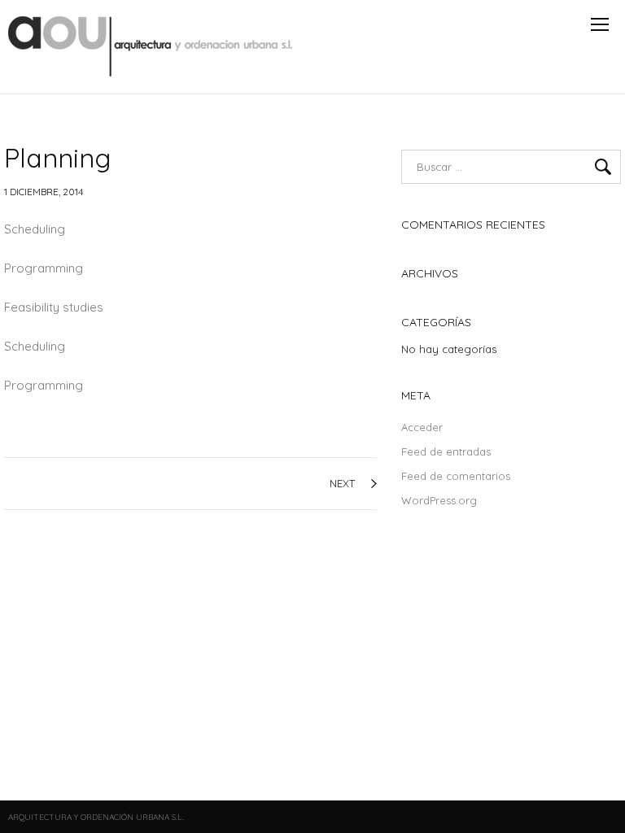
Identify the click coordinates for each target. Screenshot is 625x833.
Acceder (422, 427)
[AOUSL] (151, 46)
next (342, 483)
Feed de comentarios (455, 475)
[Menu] (600, 24)
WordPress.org (439, 500)
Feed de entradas (446, 451)
